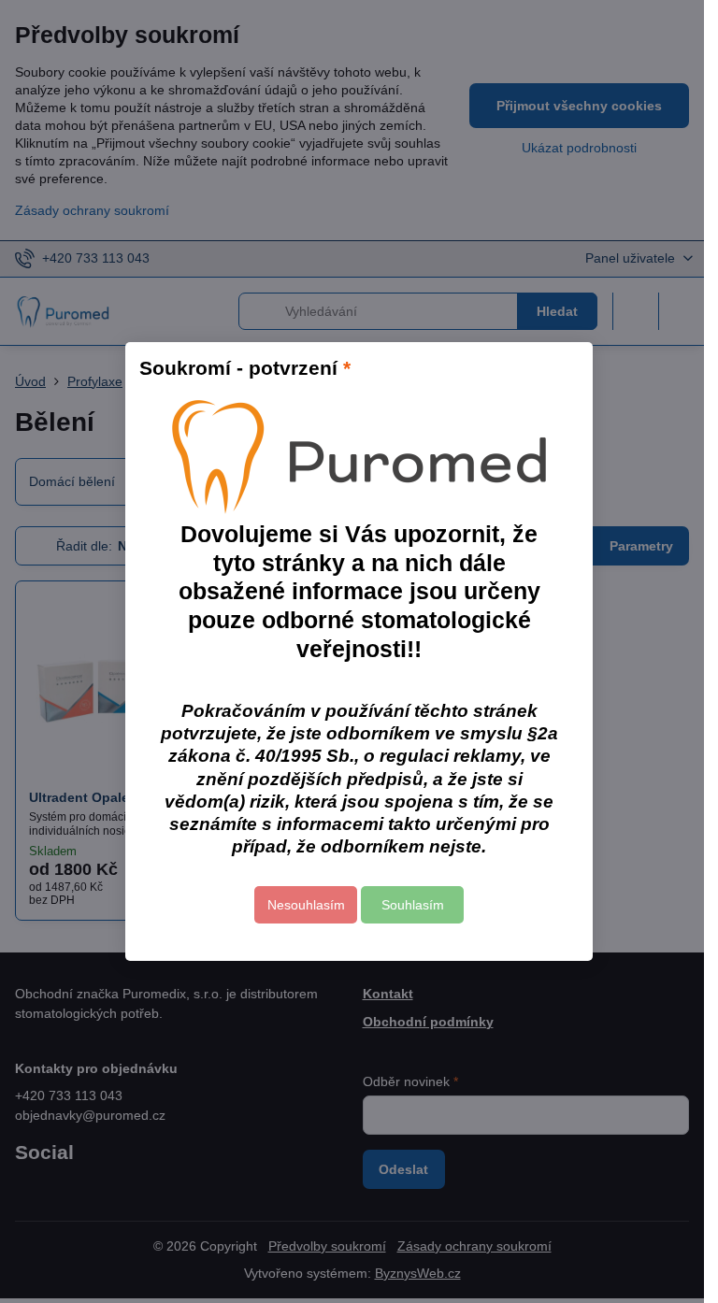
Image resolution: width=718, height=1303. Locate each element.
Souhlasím (412, 904)
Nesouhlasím (306, 904)
